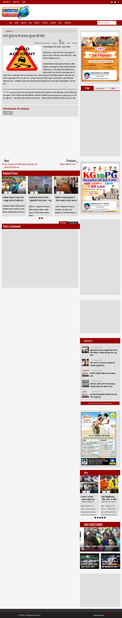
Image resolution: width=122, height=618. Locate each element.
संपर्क (23, 2)
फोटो (60, 23)
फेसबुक (87, 88)
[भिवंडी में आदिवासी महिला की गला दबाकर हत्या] (85, 373)
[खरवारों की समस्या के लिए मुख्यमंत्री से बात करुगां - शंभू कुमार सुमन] (40, 185)
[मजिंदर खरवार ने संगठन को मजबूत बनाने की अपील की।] (14, 185)
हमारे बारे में (6, 2)
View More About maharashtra (100, 403)
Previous (3, 184)
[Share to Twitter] (20, 186)
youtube (111, 2)
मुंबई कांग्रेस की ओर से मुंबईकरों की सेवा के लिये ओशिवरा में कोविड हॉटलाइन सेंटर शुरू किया (103, 352)
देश (11, 23)
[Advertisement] (76, 11)
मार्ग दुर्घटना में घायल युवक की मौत (24, 35)
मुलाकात (53, 23)
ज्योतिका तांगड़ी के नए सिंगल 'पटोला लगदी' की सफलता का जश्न (110, 564)
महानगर (23, 23)
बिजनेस (37, 23)
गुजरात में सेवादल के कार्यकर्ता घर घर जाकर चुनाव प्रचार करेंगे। (89, 564)
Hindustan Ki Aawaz (42, 43)
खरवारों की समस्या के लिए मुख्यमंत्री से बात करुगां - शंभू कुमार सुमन (40, 200)
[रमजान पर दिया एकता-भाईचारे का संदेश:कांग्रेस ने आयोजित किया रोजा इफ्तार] (89, 484)
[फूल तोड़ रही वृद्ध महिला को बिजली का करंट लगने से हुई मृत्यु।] (85, 394)
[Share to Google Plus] (23, 186)
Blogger (63, 223)
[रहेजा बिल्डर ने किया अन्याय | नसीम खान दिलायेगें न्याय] (100, 539)
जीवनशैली (68, 23)
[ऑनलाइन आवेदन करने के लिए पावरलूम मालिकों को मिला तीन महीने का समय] (85, 383)
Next (76, 184)
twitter (115, 2)
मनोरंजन (45, 23)
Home (5, 23)
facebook (118, 2)
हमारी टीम (16, 2)
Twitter (8, 113)
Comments (100, 89)
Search (118, 23)
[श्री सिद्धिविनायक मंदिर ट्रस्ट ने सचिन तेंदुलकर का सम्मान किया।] (109, 484)
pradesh (9, 31)
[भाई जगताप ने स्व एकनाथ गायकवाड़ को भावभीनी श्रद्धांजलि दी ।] (85, 362)
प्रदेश (16, 23)
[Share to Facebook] (17, 186)
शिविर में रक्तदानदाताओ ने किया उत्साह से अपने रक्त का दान (66, 200)
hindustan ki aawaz (112, 615)
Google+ (11, 113)
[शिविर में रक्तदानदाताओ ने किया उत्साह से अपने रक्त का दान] (66, 185)
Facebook (4, 113)
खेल (30, 23)
